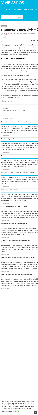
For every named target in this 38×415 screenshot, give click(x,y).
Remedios (17, 10)
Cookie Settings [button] (7, 411)
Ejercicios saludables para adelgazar (14, 223)
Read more (5, 136)
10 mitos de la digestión (9, 190)
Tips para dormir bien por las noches (14, 207)
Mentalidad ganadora (8, 139)
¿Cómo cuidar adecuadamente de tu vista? (16, 240)
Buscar (20, 17)
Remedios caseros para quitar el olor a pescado (18, 173)
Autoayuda (4, 26)
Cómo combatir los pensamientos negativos (16, 274)
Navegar (7, 10)
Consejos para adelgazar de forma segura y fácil (18, 257)
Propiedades (28, 10)
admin (4, 37)
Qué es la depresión (8, 156)
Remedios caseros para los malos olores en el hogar (19, 122)
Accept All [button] (16, 411)
